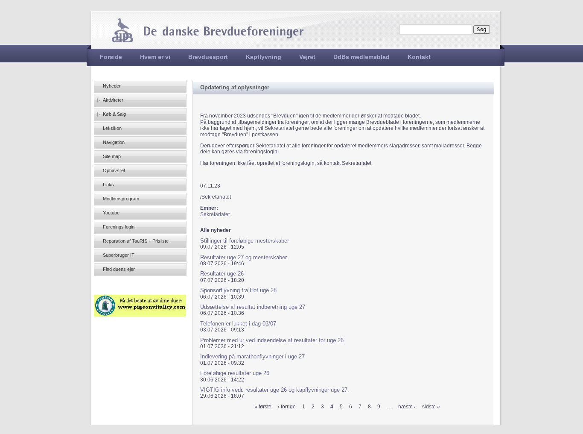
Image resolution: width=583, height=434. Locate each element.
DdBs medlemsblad (361, 56)
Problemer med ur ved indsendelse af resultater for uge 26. (272, 340)
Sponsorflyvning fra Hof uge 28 (238, 290)
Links (108, 184)
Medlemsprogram (121, 198)
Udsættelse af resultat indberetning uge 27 (252, 307)
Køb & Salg (114, 114)
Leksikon (112, 128)
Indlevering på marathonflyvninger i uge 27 (252, 356)
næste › (407, 407)
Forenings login (118, 226)
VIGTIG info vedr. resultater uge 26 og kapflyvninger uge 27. (274, 390)
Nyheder (112, 85)
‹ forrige (287, 407)
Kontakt (419, 56)
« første (262, 407)
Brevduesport (208, 56)
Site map (112, 156)
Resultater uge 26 (222, 273)
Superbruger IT (118, 255)
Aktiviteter (113, 100)
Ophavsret (114, 170)
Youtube (111, 212)
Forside (111, 56)
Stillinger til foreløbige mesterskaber (244, 241)
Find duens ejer (119, 269)
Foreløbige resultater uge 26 (234, 373)
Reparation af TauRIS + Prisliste (136, 240)
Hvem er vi (155, 56)
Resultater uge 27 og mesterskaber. (244, 257)
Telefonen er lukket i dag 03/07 (238, 323)
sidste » (431, 407)
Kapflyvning (263, 56)
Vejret (307, 56)
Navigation (114, 142)
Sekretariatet (215, 214)
